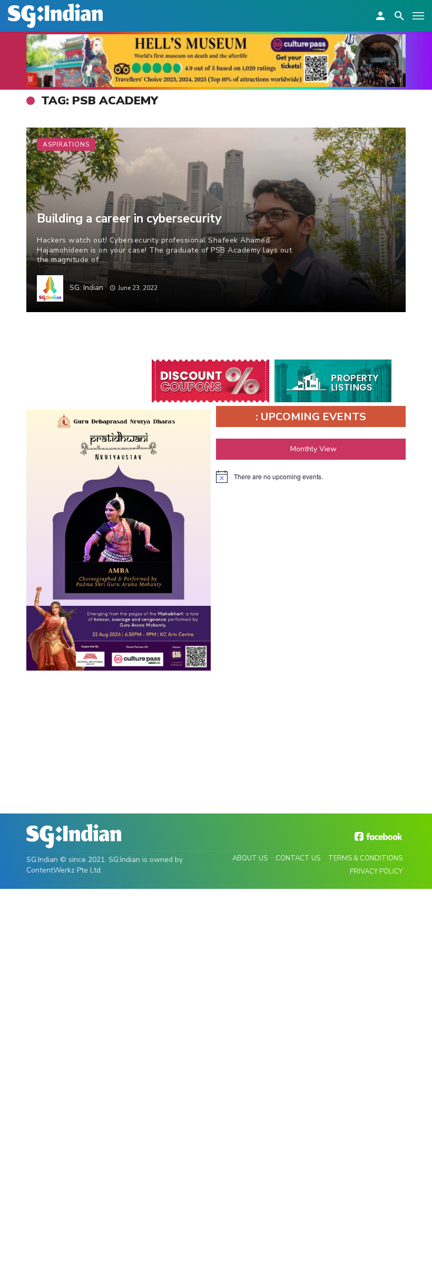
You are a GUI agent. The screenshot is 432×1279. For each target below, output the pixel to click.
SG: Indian (86, 288)
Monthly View (313, 449)
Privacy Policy (376, 871)
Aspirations (66, 144)
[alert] (311, 476)
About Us (250, 858)
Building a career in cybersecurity (129, 218)
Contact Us (298, 858)
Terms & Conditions (365, 858)
